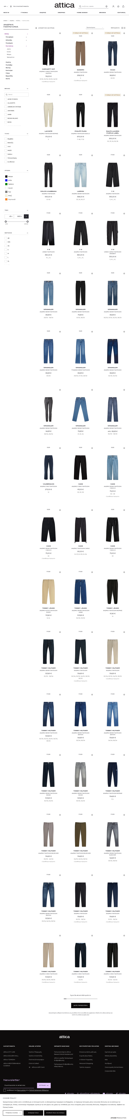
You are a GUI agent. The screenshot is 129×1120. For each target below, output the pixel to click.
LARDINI (80, 191)
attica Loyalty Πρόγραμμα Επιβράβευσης (63, 1059)
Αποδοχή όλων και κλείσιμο (55, 1112)
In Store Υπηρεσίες (86, 1059)
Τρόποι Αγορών (85, 1067)
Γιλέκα (8, 73)
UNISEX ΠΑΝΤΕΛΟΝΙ (48, 252)
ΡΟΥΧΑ (18, 20)
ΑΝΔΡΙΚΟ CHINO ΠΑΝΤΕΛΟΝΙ (80, 486)
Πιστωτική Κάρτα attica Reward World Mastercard (63, 1053)
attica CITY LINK (9, 1052)
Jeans (9, 49)
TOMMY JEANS (48, 608)
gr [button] (5, 6)
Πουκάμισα (9, 43)
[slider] (6, 222)
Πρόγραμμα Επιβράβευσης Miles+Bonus (63, 1065)
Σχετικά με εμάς (110, 1052)
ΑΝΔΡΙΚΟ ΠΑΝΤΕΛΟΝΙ (80, 72)
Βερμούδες (9, 76)
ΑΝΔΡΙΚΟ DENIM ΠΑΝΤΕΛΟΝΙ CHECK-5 (112, 487)
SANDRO (80, 70)
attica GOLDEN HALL (10, 1056)
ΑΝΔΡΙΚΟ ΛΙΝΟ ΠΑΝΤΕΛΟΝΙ (48, 486)
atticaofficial (84, 1093)
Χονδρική (108, 1063)
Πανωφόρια (9, 37)
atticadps (70, 1093)
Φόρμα (9, 54)
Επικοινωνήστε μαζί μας (87, 1052)
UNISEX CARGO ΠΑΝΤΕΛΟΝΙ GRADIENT (112, 252)
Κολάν (9, 51)
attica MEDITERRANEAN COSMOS (11, 1064)
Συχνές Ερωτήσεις (85, 1056)
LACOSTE (48, 131)
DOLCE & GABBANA (48, 191)
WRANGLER (48, 309)
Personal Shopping (86, 1063)
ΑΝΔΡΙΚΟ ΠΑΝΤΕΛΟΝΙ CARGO (80, 548)
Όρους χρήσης (21, 1090)
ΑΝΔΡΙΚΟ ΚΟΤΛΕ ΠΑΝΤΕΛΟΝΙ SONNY (48, 611)
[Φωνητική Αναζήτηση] (106, 6)
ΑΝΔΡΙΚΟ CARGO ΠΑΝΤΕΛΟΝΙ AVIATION (48, 72)
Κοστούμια (9, 70)
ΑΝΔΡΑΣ (12, 20)
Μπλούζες (9, 40)
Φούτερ (8, 67)
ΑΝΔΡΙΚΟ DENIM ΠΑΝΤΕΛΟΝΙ (112, 72)
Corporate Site (110, 1071)
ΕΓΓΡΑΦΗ (42, 1085)
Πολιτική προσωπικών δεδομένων (39, 1090)
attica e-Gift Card (38, 1067)
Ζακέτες (8, 62)
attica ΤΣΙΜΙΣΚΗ (9, 1059)
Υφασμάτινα (10, 57)
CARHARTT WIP (48, 69)
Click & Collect (34, 1063)
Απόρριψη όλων (33, 1112)
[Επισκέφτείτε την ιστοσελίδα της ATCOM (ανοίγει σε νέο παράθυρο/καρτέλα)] (118, 1118)
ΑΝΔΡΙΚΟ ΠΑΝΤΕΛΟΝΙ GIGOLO (80, 133)
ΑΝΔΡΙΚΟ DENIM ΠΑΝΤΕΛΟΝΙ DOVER (48, 794)
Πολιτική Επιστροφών (36, 1059)
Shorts (8, 78)
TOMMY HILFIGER (48, 668)
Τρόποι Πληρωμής (35, 1052)
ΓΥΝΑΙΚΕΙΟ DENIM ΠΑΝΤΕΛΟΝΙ (80, 370)
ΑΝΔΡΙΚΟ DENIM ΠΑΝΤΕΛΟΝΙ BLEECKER (112, 854)
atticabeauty (94, 1093)
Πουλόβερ (9, 65)
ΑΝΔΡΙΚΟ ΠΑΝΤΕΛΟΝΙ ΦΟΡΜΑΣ (48, 133)
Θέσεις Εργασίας (111, 1056)
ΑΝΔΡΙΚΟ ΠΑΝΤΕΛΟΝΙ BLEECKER (48, 853)
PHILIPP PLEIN (81, 131)
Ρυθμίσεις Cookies (12, 1112)
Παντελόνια (9, 46)
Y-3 (112, 191)
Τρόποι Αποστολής (35, 1056)
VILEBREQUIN (48, 484)
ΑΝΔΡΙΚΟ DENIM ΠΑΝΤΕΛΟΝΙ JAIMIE (80, 611)
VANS (80, 484)
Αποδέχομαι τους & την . (28, 1090)
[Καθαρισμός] (103, 6)
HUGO (112, 70)
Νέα (106, 1059)
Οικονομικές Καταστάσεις (114, 1067)
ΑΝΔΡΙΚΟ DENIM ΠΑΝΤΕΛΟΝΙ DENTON (80, 733)
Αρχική (5, 20)
